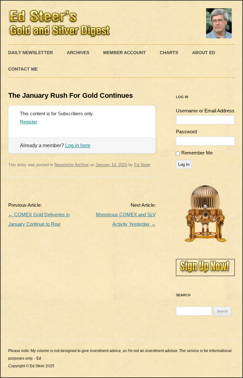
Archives (78, 52)
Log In (184, 164)
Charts (169, 52)
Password (186, 131)
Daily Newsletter (30, 52)
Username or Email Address (205, 110)
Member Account (124, 52)
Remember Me (197, 152)
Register (28, 121)
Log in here (77, 145)
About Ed (203, 52)
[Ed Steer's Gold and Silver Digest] (121, 22)
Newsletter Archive (71, 164)
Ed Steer (142, 164)
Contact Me (23, 69)
